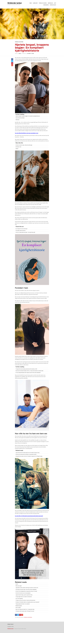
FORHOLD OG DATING (43, 3)
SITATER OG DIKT (53, 4)
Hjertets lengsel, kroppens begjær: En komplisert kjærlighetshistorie (32, 47)
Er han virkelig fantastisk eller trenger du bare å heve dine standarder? (28, 372)
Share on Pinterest (12, 63)
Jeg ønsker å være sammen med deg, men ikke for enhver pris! (27, 587)
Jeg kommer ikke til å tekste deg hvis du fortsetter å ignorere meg (27, 452)
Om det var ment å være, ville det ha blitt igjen (24, 145)
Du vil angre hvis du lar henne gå (21, 228)
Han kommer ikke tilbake (20, 117)
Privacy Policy (10, 624)
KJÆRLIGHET (35, 3)
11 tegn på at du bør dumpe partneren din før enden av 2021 (26, 368)
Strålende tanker (14, 3)
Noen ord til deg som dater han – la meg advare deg (25, 609)
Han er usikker (18, 607)
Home (30, 3)
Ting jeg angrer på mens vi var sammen (23, 603)
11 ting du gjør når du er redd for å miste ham (24, 596)
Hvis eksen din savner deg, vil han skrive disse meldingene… (26, 589)
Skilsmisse (17, 119)
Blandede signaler (19, 605)
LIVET (55, 3)
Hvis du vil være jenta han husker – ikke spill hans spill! (25, 232)
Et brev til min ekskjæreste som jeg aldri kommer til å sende (26, 591)
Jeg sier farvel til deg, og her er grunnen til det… (24, 594)
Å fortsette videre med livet (20, 230)
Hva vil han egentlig (19, 598)
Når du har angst (19, 585)
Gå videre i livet (18, 146)
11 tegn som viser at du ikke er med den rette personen (25, 600)
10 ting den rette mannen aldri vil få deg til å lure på (25, 611)
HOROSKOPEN (46, 4)
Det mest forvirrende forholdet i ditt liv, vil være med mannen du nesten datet (29, 370)
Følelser (17, 148)
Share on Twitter (12, 61)
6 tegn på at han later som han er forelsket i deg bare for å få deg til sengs (29, 456)
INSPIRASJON (50, 3)
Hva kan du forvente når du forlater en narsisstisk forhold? (26, 454)
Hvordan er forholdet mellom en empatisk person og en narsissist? (27, 602)
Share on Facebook (12, 59)
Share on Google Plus (12, 65)
